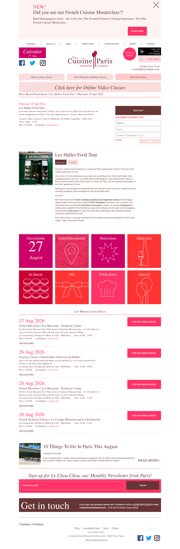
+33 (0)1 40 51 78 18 (149, 66)
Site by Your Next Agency (96, 540)
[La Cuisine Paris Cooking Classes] (90, 60)
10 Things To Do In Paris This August (80, 446)
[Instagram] (43, 63)
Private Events (112, 44)
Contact (150, 44)
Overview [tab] (61, 162)
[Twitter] (32, 63)
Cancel (118, 140)
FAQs (77, 528)
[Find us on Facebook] (22, 63)
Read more (148, 460)
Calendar (30, 44)
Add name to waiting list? (129, 117)
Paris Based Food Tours (33, 94)
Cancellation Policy (91, 528)
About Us (50, 44)
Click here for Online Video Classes (90, 87)
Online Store (87, 44)
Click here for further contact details (123, 507)
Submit (150, 141)
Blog (68, 44)
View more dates (26, 343)
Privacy (115, 528)
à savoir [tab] (72, 162)
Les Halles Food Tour (62, 94)
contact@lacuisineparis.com (146, 69)
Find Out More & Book (144, 322)
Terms (105, 528)
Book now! (137, 31)
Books (133, 44)
